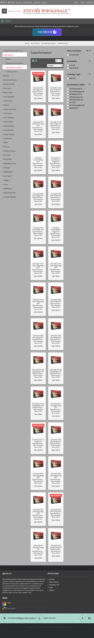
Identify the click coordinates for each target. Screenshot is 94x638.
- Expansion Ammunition (14, 63)
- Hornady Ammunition (13, 67)
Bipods (6, 76)
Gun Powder (8, 122)
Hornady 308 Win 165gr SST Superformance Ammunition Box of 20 (38, 339)
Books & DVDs (9, 84)
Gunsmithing (8, 126)
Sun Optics (8, 176)
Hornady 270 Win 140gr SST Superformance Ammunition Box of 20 (38, 232)
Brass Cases (8, 92)
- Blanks (7, 59)
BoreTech (7, 88)
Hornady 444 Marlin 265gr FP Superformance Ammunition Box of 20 (56, 549)
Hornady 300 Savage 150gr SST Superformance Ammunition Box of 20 (56, 408)
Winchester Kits (10, 193)
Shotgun (7, 168)
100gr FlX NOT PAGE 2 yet (13, 51)
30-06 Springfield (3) (76, 105)
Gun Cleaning (9, 117)
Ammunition (8, 55)
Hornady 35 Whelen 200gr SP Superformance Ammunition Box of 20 (38, 550)
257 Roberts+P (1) (75, 94)
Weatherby (8, 188)
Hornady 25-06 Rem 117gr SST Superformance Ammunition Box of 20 (56, 126)
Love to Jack (11, 608)
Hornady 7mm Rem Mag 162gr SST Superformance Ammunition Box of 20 (38, 304)
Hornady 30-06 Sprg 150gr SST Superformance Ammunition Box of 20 (38, 373)
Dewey (6, 105)
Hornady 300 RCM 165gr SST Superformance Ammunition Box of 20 (56, 443)
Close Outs (8, 101)
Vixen (6, 184)
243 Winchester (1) (75, 89)
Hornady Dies (9, 130)
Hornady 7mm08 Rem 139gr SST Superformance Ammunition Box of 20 (56, 232)
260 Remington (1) (75, 97)
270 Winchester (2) (76, 100)
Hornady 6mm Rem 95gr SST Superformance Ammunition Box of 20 (56, 92)
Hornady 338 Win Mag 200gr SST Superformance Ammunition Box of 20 (56, 478)
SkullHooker (8, 172)
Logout (51, 590)
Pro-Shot (7, 155)
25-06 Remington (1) (76, 91)
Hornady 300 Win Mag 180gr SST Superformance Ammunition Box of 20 (38, 478)
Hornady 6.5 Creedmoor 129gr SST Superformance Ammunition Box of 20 (56, 162)
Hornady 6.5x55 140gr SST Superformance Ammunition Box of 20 (38, 162)
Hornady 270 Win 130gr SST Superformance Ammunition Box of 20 (56, 198)
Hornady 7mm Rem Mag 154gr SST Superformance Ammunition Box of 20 (56, 268)
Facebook (45, 32)
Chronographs (9, 97)
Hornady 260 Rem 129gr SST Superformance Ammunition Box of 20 (38, 198)
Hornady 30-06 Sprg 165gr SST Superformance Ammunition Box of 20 (56, 373)
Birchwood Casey (10, 80)
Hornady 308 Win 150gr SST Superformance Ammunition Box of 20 (56, 303)
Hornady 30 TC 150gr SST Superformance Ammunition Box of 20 (38, 443)
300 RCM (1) (73, 108)
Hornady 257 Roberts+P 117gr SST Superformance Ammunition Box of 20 (38, 127)
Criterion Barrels (10, 197)
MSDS (9, 603)
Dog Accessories (10, 109)
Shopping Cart (54, 585)
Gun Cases (8, 113)
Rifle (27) (72, 78)
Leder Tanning (9, 134)
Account (52, 579)
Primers (6, 147)
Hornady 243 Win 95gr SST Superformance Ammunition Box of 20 (38, 92)
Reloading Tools (10, 163)
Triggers (7, 180)
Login (51, 587)
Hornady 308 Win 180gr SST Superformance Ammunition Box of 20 (56, 339)
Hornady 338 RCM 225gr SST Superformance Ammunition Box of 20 (56, 513)
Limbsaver (8, 138)
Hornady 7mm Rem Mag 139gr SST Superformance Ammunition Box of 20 (38, 268)
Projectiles (8, 159)
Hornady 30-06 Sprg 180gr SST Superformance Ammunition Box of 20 (38, 407)
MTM (5, 143)
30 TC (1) (72, 103)
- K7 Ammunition (11, 72)
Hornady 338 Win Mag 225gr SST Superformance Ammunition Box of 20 (38, 514)
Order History (54, 582)
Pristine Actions (9, 151)
